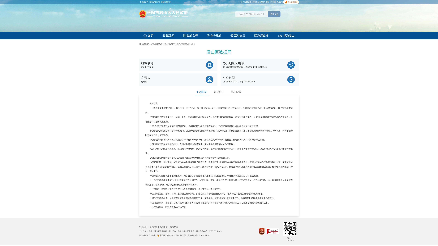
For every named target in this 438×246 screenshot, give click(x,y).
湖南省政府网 (154, 2)
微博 (274, 2)
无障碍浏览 (246, 2)
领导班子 (219, 91)
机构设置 (236, 91)
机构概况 (191, 44)
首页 (152, 44)
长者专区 (255, 2)
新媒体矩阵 (264, 2)
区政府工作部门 (173, 44)
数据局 (184, 44)
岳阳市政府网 (166, 2)
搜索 (272, 14)
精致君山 (289, 35)
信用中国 (164, 227)
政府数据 (262, 35)
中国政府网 (144, 2)
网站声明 (153, 227)
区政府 (170, 35)
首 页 (150, 35)
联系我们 (174, 227)
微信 (281, 2)
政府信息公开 (160, 44)
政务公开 (192, 35)
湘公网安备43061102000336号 (172, 235)
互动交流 (239, 35)
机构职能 (202, 91)
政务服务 (216, 35)
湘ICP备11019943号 (147, 235)
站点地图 (143, 227)
